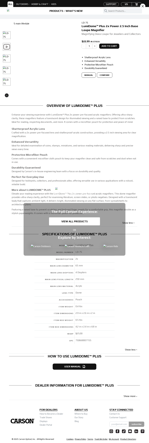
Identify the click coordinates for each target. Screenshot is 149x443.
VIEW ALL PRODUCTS (74, 221)
